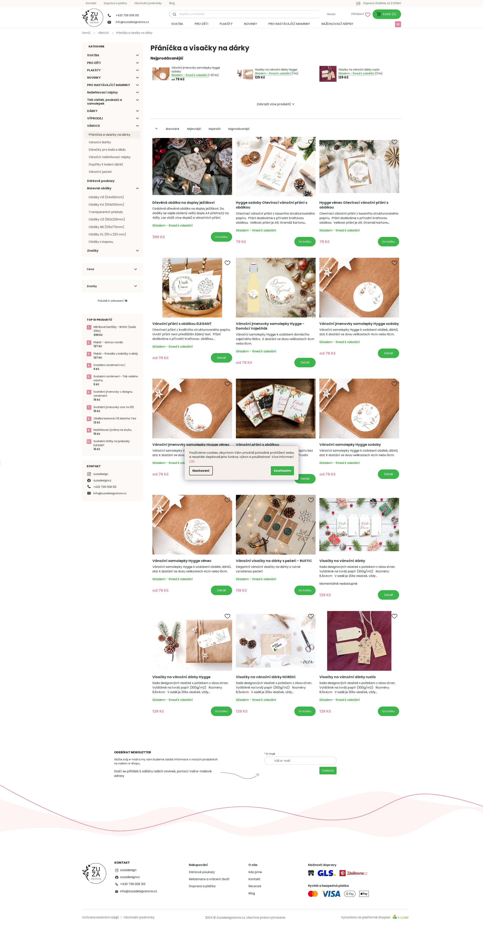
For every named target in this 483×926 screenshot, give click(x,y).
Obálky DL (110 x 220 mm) (107, 234)
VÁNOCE (93, 126)
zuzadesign (100, 474)
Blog (172, 3)
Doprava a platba (115, 3)
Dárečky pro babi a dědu (107, 149)
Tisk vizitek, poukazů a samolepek (104, 102)
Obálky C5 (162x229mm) (107, 219)
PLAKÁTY (94, 70)
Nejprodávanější (238, 129)
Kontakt (91, 3)
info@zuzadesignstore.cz (109, 493)
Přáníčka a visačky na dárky (109, 134)
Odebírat (328, 770)
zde (192, 461)
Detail (221, 358)
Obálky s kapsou (101, 242)
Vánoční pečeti (100, 172)
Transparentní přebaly (106, 212)
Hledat (331, 14)
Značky (92, 250)
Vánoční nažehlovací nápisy (110, 157)
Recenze (254, 886)
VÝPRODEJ (95, 118)
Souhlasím (282, 470)
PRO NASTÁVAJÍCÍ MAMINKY (108, 85)
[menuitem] (177, 24)
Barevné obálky (99, 188)
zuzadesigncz (102, 480)
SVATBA (93, 55)
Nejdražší (215, 129)
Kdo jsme (255, 872)
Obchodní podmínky (148, 3)
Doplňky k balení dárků (106, 164)
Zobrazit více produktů (274, 104)
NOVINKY (94, 77)
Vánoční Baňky (100, 142)
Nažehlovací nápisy (102, 92)
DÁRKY (92, 111)
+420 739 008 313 (104, 487)
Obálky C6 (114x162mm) (106, 197)
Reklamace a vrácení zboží (209, 879)
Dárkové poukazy (101, 181)
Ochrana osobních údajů (100, 917)
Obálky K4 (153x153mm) (106, 204)
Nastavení (201, 470)
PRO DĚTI (94, 63)
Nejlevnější (194, 129)
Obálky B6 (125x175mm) (106, 227)
